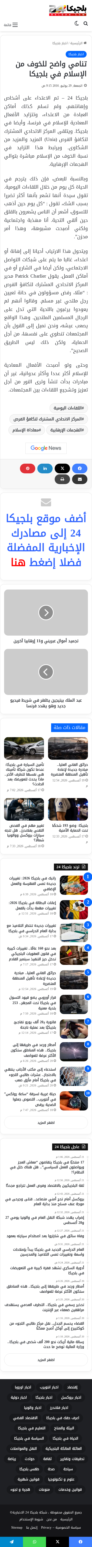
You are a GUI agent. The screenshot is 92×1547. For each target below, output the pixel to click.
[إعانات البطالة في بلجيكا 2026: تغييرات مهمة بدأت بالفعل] (74, 909)
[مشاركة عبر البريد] (79, 479)
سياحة (68, 1469)
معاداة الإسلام (26, 430)
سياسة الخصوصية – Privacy (61, 1527)
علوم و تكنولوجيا (61, 1479)
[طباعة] (62, 479)
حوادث (29, 1458)
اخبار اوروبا (23, 1387)
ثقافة (47, 1458)
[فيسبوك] (79, 468)
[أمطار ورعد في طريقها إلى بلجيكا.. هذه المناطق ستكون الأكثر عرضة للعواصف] (74, 1051)
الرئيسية (77, 43)
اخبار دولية (19, 1397)
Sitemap (16, 1527)
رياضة (12, 1458)
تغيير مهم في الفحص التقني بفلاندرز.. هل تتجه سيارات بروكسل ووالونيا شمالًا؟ (24, 833)
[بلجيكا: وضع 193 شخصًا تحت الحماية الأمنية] (68, 809)
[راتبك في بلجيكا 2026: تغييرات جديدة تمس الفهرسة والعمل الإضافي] (74, 885)
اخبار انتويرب (49, 1387)
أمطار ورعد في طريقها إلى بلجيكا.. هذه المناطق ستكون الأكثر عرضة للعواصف (33, 1050)
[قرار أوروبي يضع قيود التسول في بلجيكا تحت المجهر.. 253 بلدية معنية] (74, 1004)
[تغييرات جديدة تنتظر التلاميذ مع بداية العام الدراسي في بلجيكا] (74, 932)
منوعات (44, 1489)
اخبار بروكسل (71, 1397)
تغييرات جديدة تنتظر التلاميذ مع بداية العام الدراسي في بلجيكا (31, 928)
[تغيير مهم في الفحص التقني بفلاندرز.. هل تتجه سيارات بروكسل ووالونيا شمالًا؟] (24, 809)
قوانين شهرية (28, 1479)
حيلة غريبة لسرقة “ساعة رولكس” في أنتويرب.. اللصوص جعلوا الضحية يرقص (30, 1099)
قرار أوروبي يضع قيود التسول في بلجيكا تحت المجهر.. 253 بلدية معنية (32, 1003)
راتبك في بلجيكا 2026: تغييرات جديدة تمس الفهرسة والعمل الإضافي (32, 883)
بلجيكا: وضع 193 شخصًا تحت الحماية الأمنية (70, 828)
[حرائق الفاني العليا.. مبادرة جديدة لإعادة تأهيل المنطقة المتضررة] (68, 748)
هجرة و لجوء (20, 1489)
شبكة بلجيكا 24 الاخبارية (30, 1512)
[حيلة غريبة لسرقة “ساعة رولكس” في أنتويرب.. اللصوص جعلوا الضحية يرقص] (74, 1100)
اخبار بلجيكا (60, 43)
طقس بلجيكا (29, 1469)
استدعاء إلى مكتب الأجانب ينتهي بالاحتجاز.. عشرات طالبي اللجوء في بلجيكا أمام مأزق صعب (30, 1075)
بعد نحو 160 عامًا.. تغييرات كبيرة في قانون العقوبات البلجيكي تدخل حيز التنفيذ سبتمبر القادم (31, 954)
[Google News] (46, 448)
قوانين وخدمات (70, 1489)
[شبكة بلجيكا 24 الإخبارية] (67, 10)
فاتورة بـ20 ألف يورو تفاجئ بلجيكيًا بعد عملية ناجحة (35, 1025)
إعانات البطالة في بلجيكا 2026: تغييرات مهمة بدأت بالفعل (32, 905)
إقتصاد (72, 1387)
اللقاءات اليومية (68, 408)
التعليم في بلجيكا (31, 1428)
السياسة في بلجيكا (29, 1438)
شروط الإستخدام (31, 1519)
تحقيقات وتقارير (72, 1458)
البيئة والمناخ (64, 1428)
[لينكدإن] (45, 468)
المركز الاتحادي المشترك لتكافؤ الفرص (48, 419)
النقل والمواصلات (23, 1448)
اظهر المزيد (46, 1122)
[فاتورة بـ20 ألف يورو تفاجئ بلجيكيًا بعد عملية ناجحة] (74, 1029)
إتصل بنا (32, 1527)
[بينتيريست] (27, 468)
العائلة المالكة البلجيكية (63, 1448)
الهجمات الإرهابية (66, 430)
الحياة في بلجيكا (65, 1438)
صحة (51, 1469)
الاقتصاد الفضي (25, 1417)
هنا (18, 562)
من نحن (52, 1519)
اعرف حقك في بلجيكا (62, 1417)
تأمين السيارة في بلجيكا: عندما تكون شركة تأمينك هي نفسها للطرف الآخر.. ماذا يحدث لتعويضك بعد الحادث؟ (24, 774)
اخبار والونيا (32, 1407)
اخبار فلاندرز (59, 1407)
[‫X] (62, 468)
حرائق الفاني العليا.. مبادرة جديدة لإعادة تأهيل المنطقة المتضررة (69, 769)
